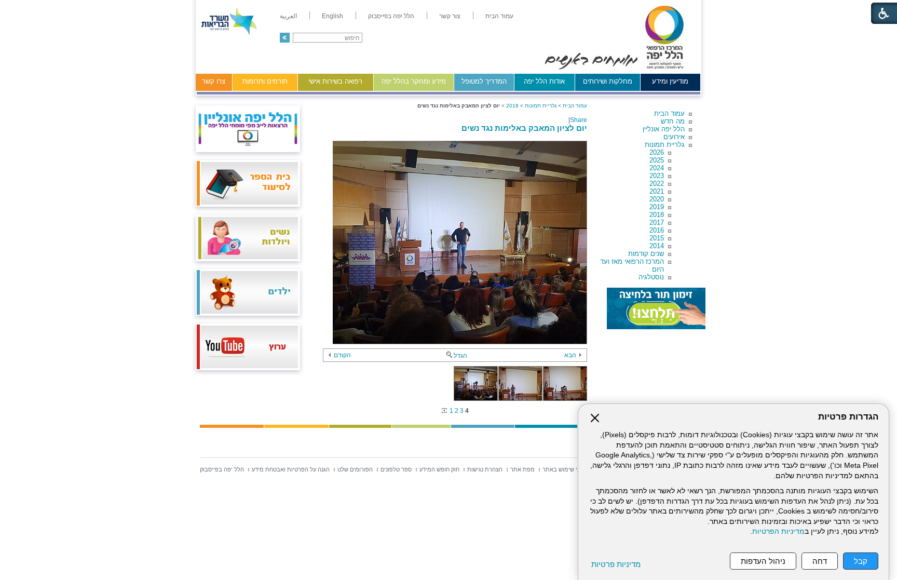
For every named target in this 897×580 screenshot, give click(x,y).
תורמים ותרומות (265, 81)
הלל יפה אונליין (664, 129)
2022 (656, 183)
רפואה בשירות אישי (335, 81)
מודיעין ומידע (670, 81)
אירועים (674, 137)
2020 (656, 199)
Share (578, 120)
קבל (860, 561)
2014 (656, 246)
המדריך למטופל (484, 81)
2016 (656, 230)
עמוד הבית (669, 113)
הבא (570, 355)
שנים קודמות (646, 254)
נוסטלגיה (651, 277)
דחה (819, 561)
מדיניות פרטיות (616, 564)
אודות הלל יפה (544, 81)
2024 (656, 168)
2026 (656, 152)
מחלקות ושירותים (607, 81)
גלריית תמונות (665, 145)
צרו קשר (213, 81)
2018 (656, 215)
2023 (656, 176)
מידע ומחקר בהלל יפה (414, 81)
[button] (285, 38)
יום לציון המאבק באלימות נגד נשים (524, 128)
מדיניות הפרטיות (778, 531)
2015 (656, 238)
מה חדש (673, 121)
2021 (656, 191)
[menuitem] (499, 16)
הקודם (342, 355)
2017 (656, 222)
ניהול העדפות (763, 561)
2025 (656, 160)
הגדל (460, 355)
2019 (656, 207)
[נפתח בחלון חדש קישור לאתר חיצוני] (656, 308)
